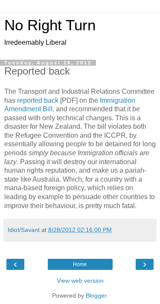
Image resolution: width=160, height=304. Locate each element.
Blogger (96, 295)
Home (80, 264)
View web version (80, 280)
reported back (37, 100)
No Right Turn (50, 25)
